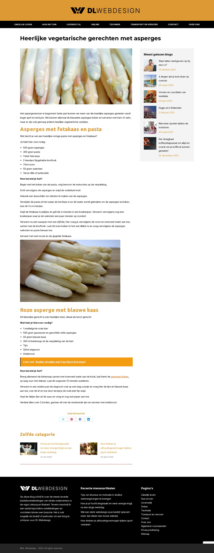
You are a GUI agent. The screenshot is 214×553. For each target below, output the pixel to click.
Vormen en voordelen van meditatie (172, 94)
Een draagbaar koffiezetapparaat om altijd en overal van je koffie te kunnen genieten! (174, 145)
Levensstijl (146, 502)
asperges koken (119, 376)
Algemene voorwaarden (153, 526)
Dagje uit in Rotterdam (170, 108)
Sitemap (145, 534)
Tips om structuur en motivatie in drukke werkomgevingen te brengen (101, 496)
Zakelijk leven (148, 494)
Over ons (146, 522)
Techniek (146, 510)
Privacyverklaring (150, 530)
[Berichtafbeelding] (28, 448)
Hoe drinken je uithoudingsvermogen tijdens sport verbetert (115, 448)
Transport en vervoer (152, 514)
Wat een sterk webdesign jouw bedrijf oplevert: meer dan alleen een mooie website (105, 514)
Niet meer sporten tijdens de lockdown (173, 125)
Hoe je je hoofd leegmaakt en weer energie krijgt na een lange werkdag (56, 448)
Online (144, 506)
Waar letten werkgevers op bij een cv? (174, 63)
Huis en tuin (147, 498)
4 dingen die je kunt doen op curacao (174, 78)
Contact (145, 518)
